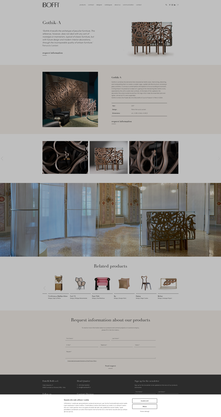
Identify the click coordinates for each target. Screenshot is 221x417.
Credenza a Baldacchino (118, 296)
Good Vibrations (70, 296)
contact (138, 5)
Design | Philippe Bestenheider (138, 298)
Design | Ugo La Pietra (114, 298)
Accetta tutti (145, 401)
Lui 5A (133, 296)
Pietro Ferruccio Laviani (138, 109)
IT (178, 5)
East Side (156, 296)
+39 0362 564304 (83, 385)
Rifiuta (145, 406)
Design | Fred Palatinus (158, 298)
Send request (110, 366)
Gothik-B (46, 296)
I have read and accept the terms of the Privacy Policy (82, 361)
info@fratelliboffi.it (85, 387)
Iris (87, 296)
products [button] (83, 5)
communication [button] (128, 5)
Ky (175, 296)
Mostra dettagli (144, 411)
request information (52, 53)
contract (91, 5)
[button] (167, 5)
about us (117, 5)
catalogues (108, 5)
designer (99, 5)
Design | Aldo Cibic (91, 298)
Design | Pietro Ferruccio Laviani (51, 298)
